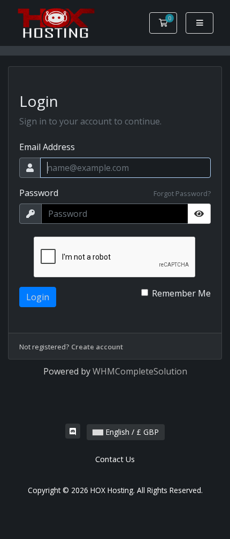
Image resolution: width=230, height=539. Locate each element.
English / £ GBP (131, 432)
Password (38, 193)
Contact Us (115, 459)
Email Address (47, 147)
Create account (97, 346)
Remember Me (181, 293)
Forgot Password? (182, 193)
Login (37, 297)
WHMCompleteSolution (140, 371)
